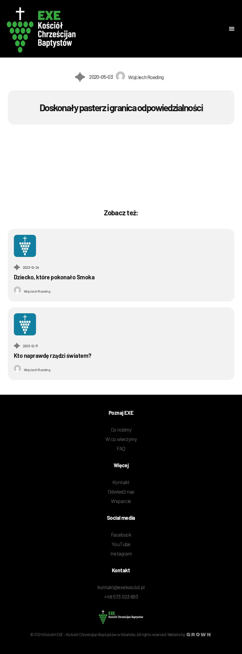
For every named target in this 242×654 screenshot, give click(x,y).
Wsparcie (121, 501)
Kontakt (121, 482)
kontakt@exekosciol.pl (120, 587)
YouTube (121, 544)
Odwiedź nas (121, 491)
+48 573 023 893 (121, 596)
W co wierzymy (121, 439)
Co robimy (121, 429)
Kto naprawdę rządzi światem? (52, 355)
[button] (231, 28)
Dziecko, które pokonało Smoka (54, 277)
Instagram (121, 553)
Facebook (121, 534)
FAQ (121, 448)
